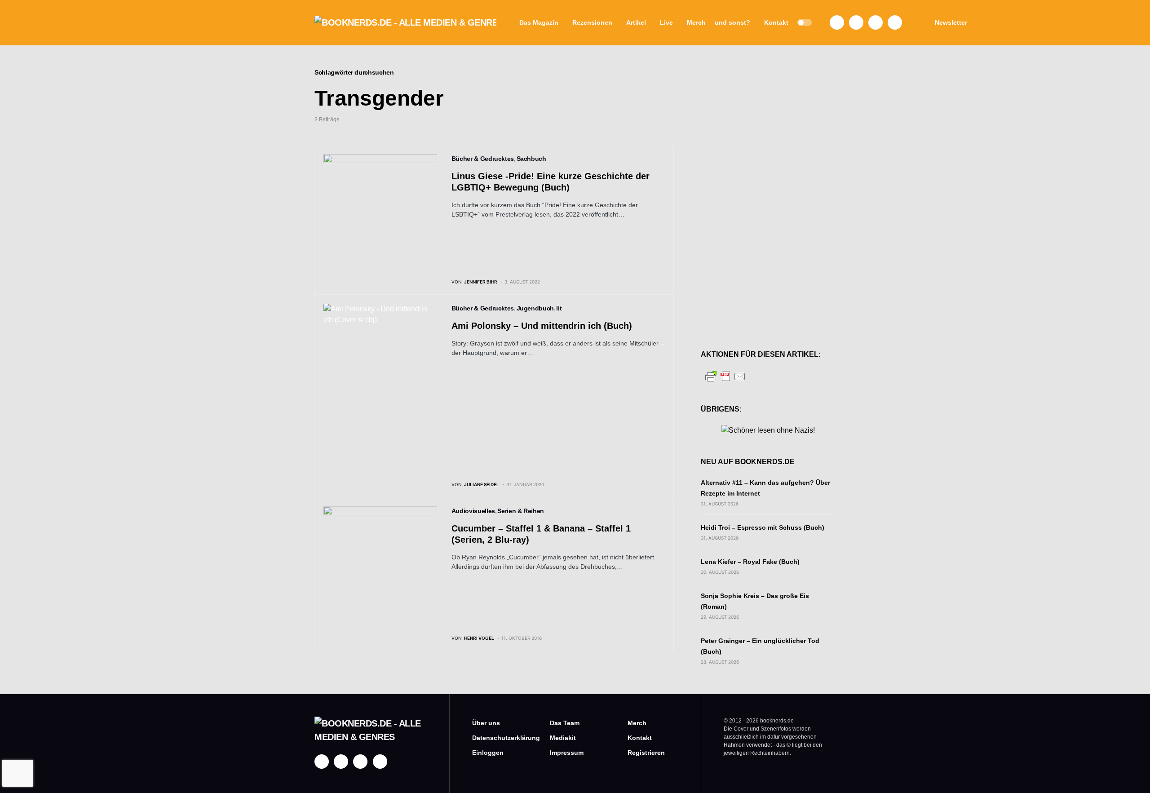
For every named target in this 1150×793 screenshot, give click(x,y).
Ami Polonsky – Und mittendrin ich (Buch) (541, 326)
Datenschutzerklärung (497, 737)
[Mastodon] (875, 22)
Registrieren (646, 752)
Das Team (564, 723)
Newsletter (951, 22)
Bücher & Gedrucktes (482, 158)
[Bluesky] (895, 22)
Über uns (486, 723)
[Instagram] (856, 22)
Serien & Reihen (520, 510)
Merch (637, 723)
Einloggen (488, 752)
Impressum (567, 752)
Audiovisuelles (473, 510)
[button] (804, 22)
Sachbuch (531, 158)
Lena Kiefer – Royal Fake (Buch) (750, 561)
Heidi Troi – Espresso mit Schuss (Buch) (762, 527)
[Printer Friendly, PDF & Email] (725, 376)
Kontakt (640, 737)
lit (559, 308)
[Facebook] (837, 22)
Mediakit (563, 737)
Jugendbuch (535, 308)
